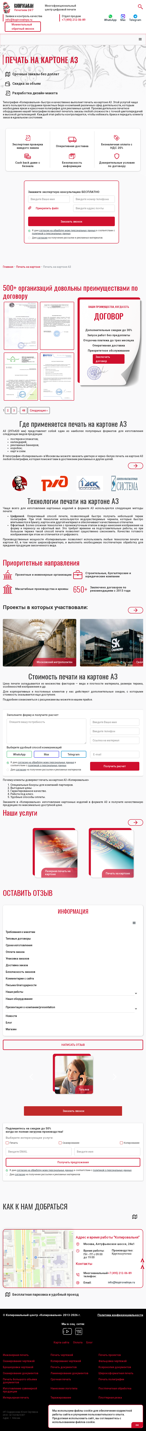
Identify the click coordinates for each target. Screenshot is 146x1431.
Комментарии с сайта (20, 978)
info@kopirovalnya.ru (18, 19)
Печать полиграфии (111, 1379)
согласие (42, 237)
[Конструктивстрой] (21, 377)
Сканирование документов (20, 1373)
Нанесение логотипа (64, 1388)
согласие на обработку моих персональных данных (67, 230)
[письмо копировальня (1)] (57, 377)
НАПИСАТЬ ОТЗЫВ (73, 1044)
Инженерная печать (16, 1355)
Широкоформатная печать (115, 1373)
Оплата (78, 1342)
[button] (140, 39)
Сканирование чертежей (19, 1361)
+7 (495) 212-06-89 (73, 19)
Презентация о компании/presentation (31, 1007)
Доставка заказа (17, 965)
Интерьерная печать (16, 1397)
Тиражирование (61, 1397)
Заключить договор (103, 359)
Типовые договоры (18, 938)
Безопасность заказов (20, 971)
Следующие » (39, 410)
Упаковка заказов (17, 958)
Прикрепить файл (47, 208)
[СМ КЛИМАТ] (21, 326)
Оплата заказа (15, 951)
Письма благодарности (21, 985)
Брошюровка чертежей (18, 1367)
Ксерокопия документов (114, 1367)
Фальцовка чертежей (112, 1361)
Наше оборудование (19, 998)
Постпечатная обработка (114, 1388)
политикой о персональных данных (51, 233)
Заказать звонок (73, 1110)
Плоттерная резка (110, 1397)
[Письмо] (57, 326)
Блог (9, 1022)
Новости (11, 1015)
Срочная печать (61, 1379)
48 (23, 410)
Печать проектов (109, 1355)
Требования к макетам (20, 931)
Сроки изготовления (19, 945)
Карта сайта (61, 1342)
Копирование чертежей (66, 1361)
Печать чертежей (62, 1355)
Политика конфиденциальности (120, 1315)
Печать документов (64, 1367)
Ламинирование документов (69, 1373)
